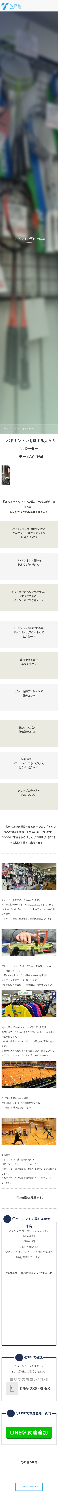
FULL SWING (30, 1486)
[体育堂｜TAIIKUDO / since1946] (11, 6)
